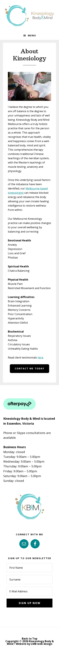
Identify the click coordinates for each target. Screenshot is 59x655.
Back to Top (29, 638)
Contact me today (29, 368)
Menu (32, 35)
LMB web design (41, 644)
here (40, 357)
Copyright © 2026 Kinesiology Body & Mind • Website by (29, 642)
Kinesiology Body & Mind (29, 15)
